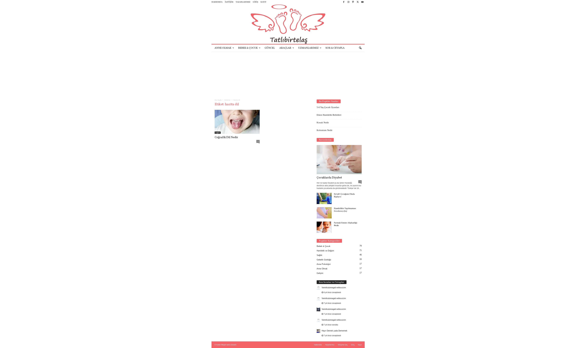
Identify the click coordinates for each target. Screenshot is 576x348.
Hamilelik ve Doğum (325, 251)
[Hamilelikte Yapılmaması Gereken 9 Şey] (324, 212)
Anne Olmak (222, 48)
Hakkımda (217, 2)
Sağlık (217, 133)
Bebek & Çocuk (248, 48)
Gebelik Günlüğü (324, 260)
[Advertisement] (288, 74)
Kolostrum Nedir (324, 130)
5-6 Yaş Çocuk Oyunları (328, 107)
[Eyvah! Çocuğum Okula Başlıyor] (324, 198)
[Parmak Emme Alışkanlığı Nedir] (324, 227)
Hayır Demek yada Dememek (334, 331)
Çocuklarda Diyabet (329, 178)
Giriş (255, 2)
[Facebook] (344, 2)
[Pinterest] (353, 2)
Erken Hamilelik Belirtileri (329, 115)
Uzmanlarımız (308, 48)
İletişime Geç (343, 345)
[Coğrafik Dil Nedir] (237, 122)
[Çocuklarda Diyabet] (339, 159)
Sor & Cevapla (335, 48)
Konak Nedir (323, 122)
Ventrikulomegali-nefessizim (334, 287)
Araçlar (285, 48)
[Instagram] (348, 2)
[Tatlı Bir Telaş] (288, 24)
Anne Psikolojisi (324, 264)
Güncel (270, 48)
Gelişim (320, 273)
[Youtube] (362, 2)
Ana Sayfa (218, 100)
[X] (358, 2)
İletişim (229, 2)
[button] (360, 48)
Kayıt (263, 2)
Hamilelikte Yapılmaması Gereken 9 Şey (345, 210)
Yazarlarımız (243, 2)
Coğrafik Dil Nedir (226, 137)
